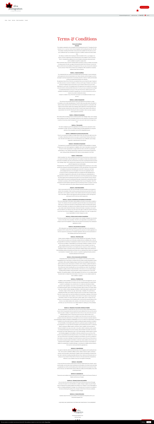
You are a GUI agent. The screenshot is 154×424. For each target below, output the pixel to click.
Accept (149, 422)
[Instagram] (142, 15)
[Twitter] (141, 15)
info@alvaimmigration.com (124, 15)
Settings (143, 422)
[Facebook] (139, 15)
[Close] (152, 422)
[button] (137, 10)
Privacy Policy (47, 422)
